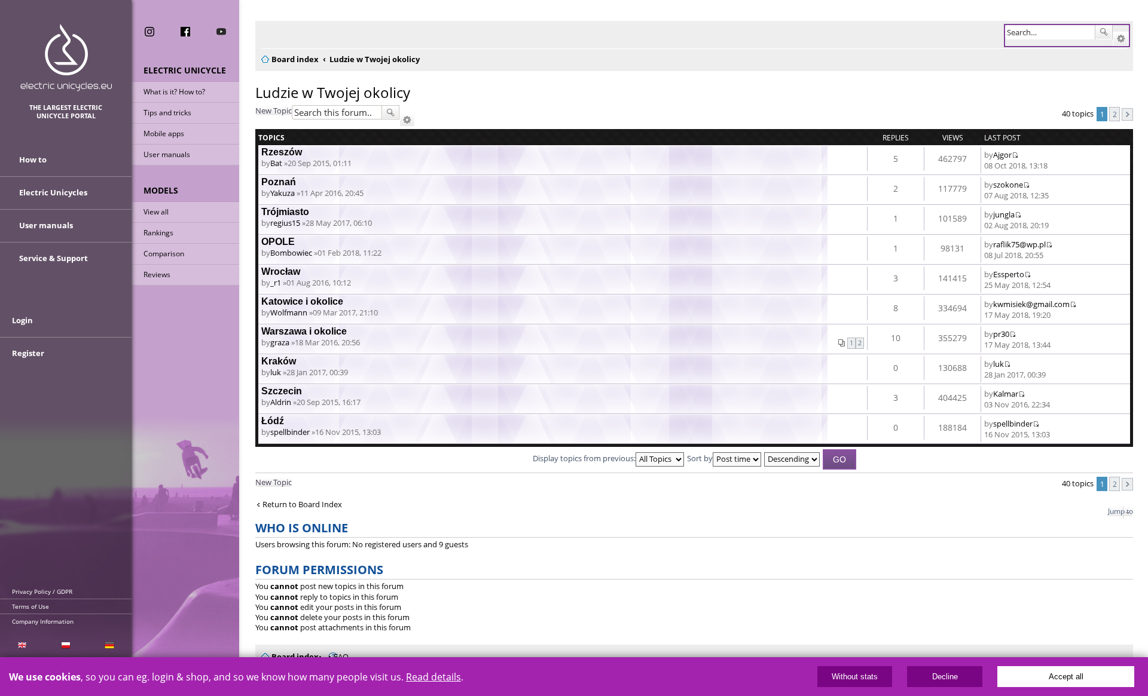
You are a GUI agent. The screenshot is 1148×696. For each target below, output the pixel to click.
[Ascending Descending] (792, 458)
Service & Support (53, 258)
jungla (1004, 214)
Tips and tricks (167, 113)
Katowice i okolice (302, 301)
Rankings (158, 233)
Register (28, 353)
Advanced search (1121, 39)
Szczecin (281, 391)
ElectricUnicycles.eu (66, 57)
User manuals (167, 154)
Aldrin (280, 402)
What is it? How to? (174, 92)
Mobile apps (164, 133)
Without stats (855, 676)
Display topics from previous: (584, 458)
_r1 (275, 282)
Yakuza (282, 193)
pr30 (1001, 334)
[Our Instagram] (149, 31)
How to (33, 159)
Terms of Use (30, 606)
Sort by (700, 458)
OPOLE (278, 242)
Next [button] (1127, 114)
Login (22, 320)
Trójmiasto (285, 212)
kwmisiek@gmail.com (1031, 304)
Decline (945, 676)
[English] (22, 645)
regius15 (285, 222)
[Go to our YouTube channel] (221, 31)
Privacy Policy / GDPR (42, 591)
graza (279, 342)
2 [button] (1115, 114)
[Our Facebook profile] (185, 31)
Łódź (272, 421)
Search (1104, 32)
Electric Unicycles (53, 192)
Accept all (1066, 676)
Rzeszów (281, 152)
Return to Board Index (302, 504)
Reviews (157, 274)
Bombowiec (291, 252)
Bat (276, 163)
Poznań (278, 182)
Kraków (278, 361)
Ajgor (1002, 154)
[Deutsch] (110, 645)
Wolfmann (288, 312)
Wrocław (280, 271)
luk (275, 372)
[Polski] (65, 645)
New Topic (273, 110)
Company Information (43, 621)
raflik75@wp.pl (1019, 244)
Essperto (1008, 274)
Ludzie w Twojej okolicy (332, 92)
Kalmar (1005, 393)
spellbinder (290, 432)
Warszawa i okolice (304, 331)
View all (156, 212)
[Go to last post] (1015, 154)
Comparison (164, 254)
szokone (1008, 184)
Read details (433, 676)
